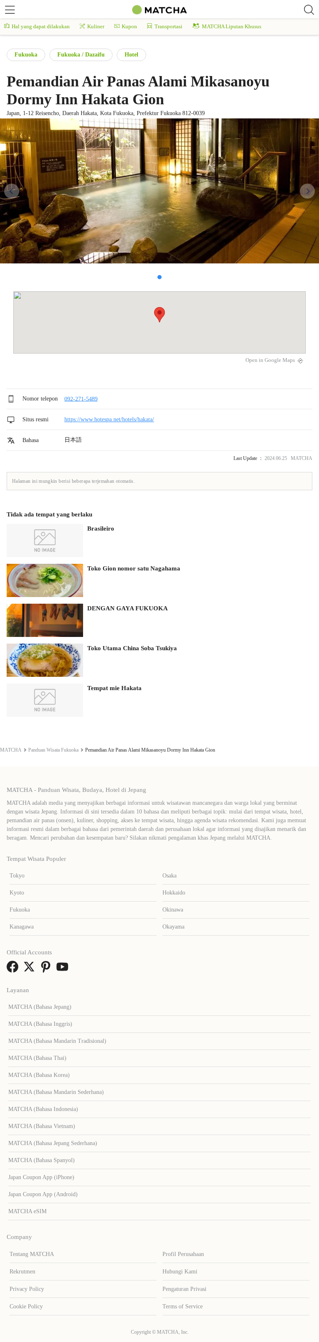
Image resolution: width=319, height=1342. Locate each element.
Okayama (173, 927)
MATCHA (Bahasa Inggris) (40, 1024)
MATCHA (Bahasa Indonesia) (43, 1109)
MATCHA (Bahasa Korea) (39, 1075)
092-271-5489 (81, 399)
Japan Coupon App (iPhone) (41, 1177)
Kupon (129, 26)
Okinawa (172, 910)
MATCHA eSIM (27, 1211)
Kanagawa (22, 927)
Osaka (169, 876)
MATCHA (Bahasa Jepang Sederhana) (52, 1143)
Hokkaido (173, 893)
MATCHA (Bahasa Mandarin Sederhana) (56, 1092)
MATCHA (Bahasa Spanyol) (41, 1160)
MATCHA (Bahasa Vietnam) (41, 1126)
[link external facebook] (14, 969)
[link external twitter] (30, 969)
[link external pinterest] (47, 969)
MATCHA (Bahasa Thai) (37, 1058)
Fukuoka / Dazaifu (81, 55)
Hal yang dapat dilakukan (41, 26)
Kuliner (95, 26)
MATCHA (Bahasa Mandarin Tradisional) (57, 1041)
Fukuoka (26, 55)
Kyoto (17, 893)
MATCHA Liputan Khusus (231, 26)
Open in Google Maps (270, 360)
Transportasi (168, 26)
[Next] (307, 191)
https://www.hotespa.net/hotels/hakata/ (109, 419)
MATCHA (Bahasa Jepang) (39, 1007)
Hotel (131, 55)
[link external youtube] (63, 969)
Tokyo (17, 876)
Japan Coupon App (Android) (43, 1194)
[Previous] (11, 191)
